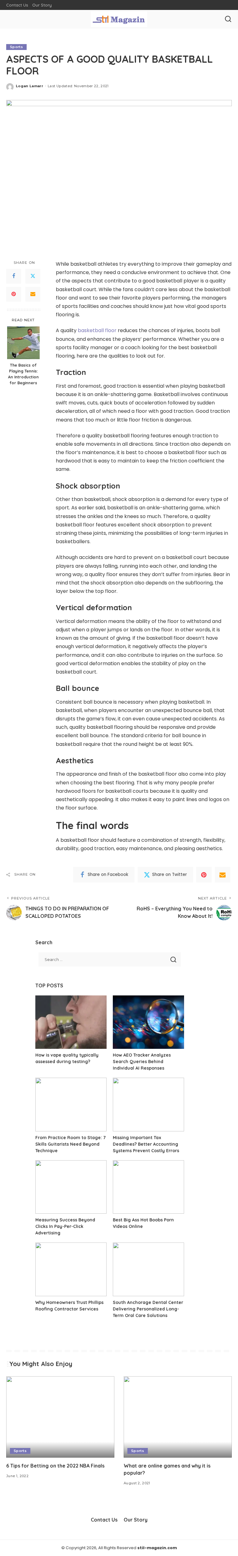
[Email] (32, 294)
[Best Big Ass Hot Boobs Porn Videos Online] (148, 1187)
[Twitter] (32, 276)
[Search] (228, 19)
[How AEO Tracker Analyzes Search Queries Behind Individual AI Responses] (148, 1022)
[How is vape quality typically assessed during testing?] (71, 1022)
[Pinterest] (13, 294)
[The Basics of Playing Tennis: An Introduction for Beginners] (23, 343)
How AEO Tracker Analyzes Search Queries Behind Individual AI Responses (142, 1061)
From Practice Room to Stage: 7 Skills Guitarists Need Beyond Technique (70, 1144)
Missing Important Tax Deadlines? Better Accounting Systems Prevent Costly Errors (146, 1144)
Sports (16, 47)
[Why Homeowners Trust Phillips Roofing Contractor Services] (71, 1269)
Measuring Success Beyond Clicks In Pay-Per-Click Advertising (65, 1226)
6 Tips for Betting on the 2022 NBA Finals (55, 1466)
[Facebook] (13, 276)
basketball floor (97, 330)
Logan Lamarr (29, 86)
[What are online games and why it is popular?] (178, 1417)
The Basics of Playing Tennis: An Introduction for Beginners (23, 374)
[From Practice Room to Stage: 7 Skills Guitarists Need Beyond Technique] (71, 1104)
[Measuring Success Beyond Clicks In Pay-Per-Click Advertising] (71, 1187)
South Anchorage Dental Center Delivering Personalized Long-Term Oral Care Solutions (148, 1309)
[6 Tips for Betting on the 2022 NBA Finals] (60, 1417)
